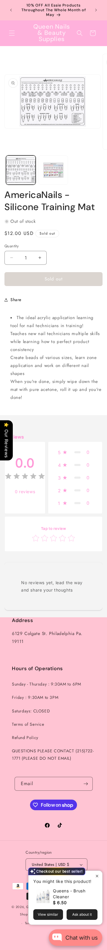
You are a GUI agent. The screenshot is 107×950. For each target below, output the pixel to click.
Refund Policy (25, 737)
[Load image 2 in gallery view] (53, 170)
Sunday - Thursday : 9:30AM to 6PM (46, 684)
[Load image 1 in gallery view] (21, 170)
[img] (25, 477)
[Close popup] (97, 876)
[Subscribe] (85, 784)
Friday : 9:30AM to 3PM (35, 697)
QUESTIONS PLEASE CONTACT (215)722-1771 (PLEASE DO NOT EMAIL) (53, 754)
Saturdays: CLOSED (31, 711)
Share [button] (15, 300)
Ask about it (82, 914)
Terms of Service (28, 724)
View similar (48, 914)
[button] (11, 33)
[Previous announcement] (11, 10)
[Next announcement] (96, 10)
